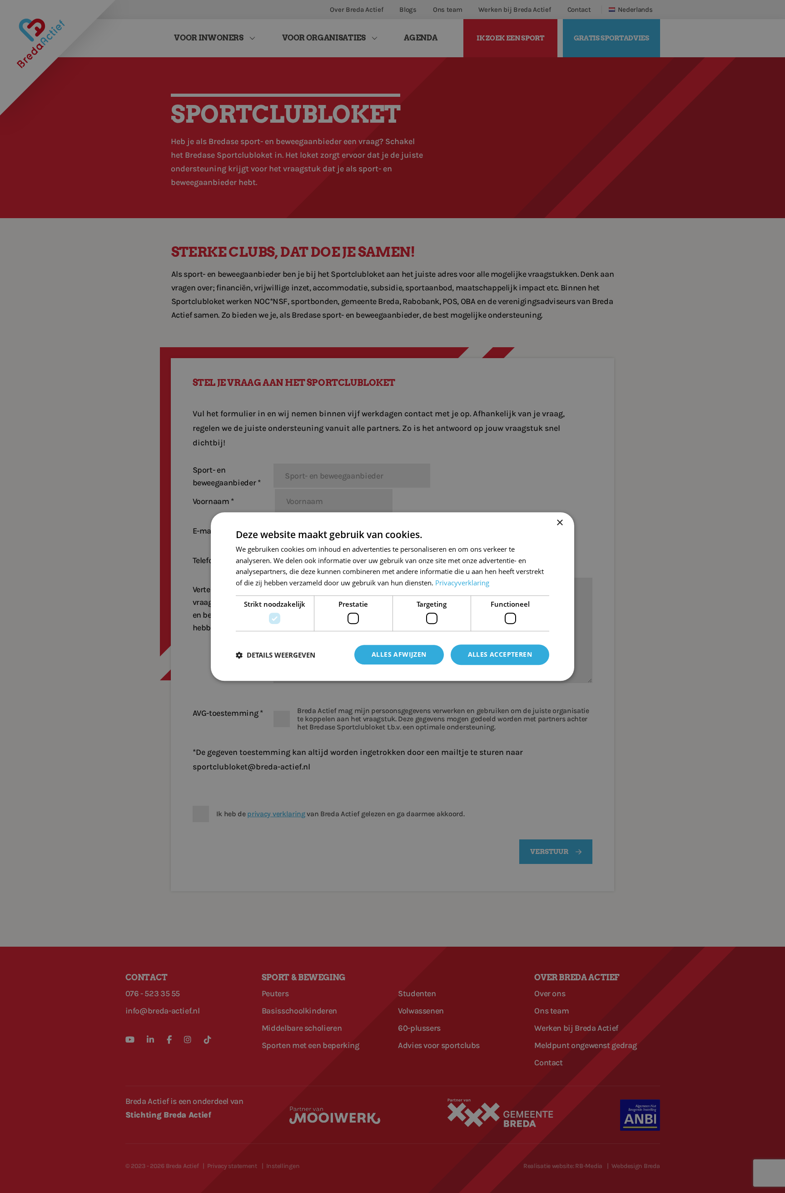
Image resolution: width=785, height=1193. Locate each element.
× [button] (559, 522)
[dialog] (392, 596)
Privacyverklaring (462, 582)
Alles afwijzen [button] (399, 654)
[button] (275, 655)
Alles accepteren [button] (500, 654)
